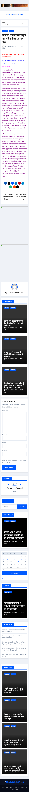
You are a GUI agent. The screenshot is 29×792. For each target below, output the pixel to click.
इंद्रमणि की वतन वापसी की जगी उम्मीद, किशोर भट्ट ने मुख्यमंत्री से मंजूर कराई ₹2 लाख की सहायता (14, 386)
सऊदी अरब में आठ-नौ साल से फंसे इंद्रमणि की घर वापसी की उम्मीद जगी (13, 323)
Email (4, 442)
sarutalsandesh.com (12, 46)
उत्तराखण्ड (11, 31)
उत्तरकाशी (5, 31)
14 (18, 562)
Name (4, 435)
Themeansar (14, 789)
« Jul (3, 578)
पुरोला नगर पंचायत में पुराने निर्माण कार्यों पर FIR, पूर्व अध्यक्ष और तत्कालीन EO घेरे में (14, 769)
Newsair (22, 787)
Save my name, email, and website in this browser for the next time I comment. (14, 462)
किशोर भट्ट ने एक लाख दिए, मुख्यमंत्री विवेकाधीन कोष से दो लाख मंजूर (13, 354)
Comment (5, 410)
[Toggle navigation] (3, 15)
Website (4, 450)
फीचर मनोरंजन (8, 592)
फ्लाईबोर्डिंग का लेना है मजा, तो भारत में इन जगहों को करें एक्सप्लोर (14, 606)
